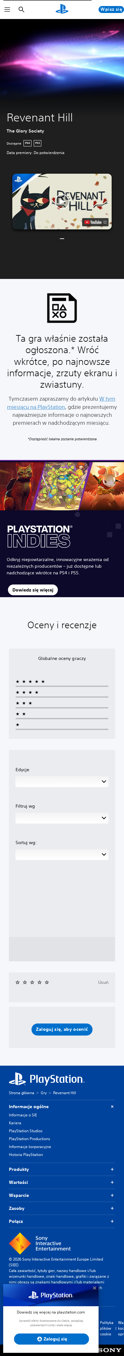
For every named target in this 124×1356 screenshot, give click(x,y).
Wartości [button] (18, 1182)
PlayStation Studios (26, 1130)
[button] (62, 201)
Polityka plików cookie (107, 1328)
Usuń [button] (103, 982)
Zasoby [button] (16, 1208)
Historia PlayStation (26, 1154)
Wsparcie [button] (19, 1195)
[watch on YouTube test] (95, 222)
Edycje (22, 769)
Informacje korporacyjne (30, 1146)
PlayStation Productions (29, 1138)
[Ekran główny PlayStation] (62, 9)
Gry (44, 1092)
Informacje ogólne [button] (29, 1106)
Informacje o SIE (23, 1115)
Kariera (15, 1123)
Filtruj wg (25, 806)
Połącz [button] (16, 1221)
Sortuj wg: (26, 842)
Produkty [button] (19, 1169)
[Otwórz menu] (7, 9)
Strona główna (21, 1092)
